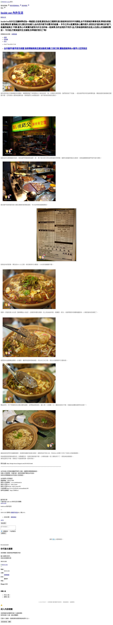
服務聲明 (72, 602)
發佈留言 (3, 533)
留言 (16, 512)
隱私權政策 (65, 602)
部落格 (6, 39)
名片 (5, 41)
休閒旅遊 (14, 34)
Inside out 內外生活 (12, 12)
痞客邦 (13, 512)
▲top (2, 520)
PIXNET (44, 602)
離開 (9, 621)
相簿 (5, 37)
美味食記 (13, 517)
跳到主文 (3, 17)
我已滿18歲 (4, 621)
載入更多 (3, 523)
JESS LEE (3, 503)
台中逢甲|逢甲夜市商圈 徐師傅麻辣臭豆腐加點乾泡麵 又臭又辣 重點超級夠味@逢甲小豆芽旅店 (45, 48)
